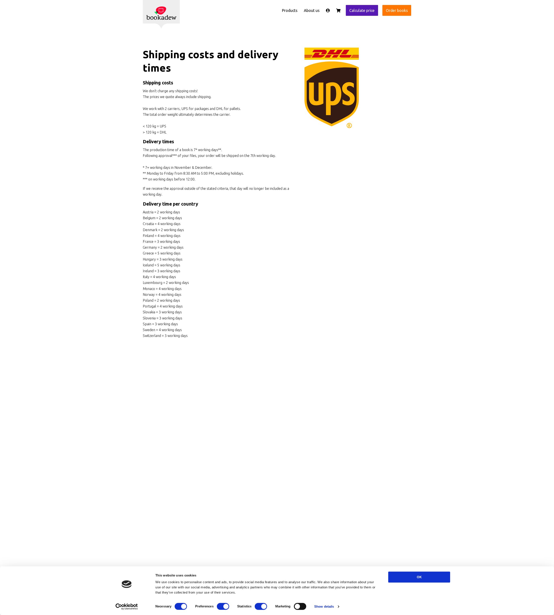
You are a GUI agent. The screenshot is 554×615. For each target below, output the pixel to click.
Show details (324, 606)
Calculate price (362, 10)
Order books (397, 10)
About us (311, 10)
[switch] (223, 606)
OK (419, 577)
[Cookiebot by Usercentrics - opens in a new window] (127, 606)
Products (289, 10)
